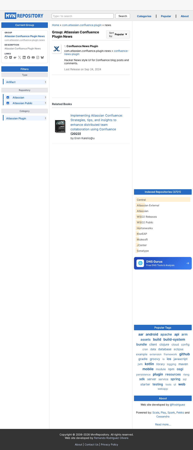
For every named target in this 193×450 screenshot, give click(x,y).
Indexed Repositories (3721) (163, 191)
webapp (163, 388)
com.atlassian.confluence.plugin (82, 25)
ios (169, 359)
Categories (144, 16)
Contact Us (91, 444)
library (160, 364)
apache (166, 334)
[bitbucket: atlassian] (10, 57)
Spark (171, 412)
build (157, 339)
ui (175, 384)
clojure (164, 344)
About (185, 16)
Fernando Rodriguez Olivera (111, 437)
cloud (176, 344)
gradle (143, 359)
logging (172, 364)
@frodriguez (177, 404)
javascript (181, 359)
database (165, 349)
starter (145, 384)
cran (145, 349)
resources (173, 374)
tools (168, 384)
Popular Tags (162, 327)
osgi (180, 369)
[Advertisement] (96, 4)
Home (55, 25)
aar (141, 334)
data (153, 349)
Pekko (180, 412)
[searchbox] (83, 16)
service (164, 379)
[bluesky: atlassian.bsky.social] (42, 57)
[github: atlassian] (6, 57)
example (142, 354)
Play (163, 412)
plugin (158, 374)
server (152, 379)
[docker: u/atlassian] (15, 57)
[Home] (24, 18)
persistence (143, 374)
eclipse (178, 349)
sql (184, 379)
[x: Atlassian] (19, 57)
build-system (174, 339)
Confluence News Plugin (82, 46)
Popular (166, 16)
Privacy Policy (109, 444)
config (185, 344)
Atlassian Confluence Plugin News (25, 36)
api (177, 334)
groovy (155, 359)
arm (185, 334)
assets (146, 339)
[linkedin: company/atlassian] (24, 57)
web (181, 384)
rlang (186, 374)
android (152, 334)
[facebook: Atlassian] (28, 57)
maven (183, 364)
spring (176, 379)
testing (158, 384)
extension (156, 354)
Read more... (163, 424)
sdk (142, 379)
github (184, 354)
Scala (155, 412)
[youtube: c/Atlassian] (33, 57)
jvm (140, 364)
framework (171, 354)
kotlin (150, 364)
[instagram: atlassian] (37, 57)
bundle (142, 344)
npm (171, 369)
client (153, 344)
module (161, 369)
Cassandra (162, 416)
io (163, 359)
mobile (148, 369)
